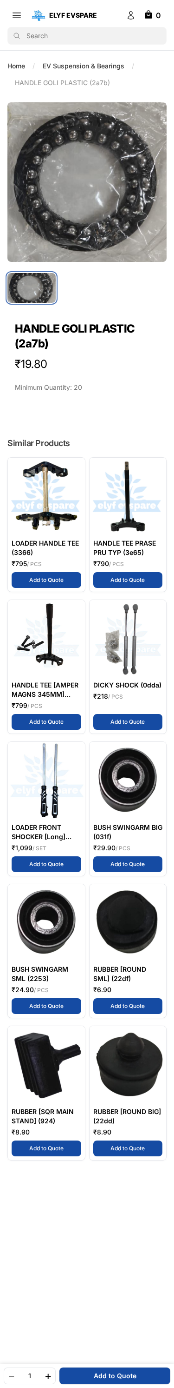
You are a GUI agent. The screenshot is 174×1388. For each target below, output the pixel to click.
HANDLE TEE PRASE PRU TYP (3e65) (124, 547)
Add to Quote (55, 579)
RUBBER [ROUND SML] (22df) (119, 973)
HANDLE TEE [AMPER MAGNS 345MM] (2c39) (45, 690)
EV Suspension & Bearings (83, 66)
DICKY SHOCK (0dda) (127, 685)
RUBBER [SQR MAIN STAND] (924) (43, 1116)
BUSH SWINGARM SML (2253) (40, 973)
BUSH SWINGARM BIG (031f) (127, 832)
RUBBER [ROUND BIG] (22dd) (127, 1116)
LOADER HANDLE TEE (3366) (45, 547)
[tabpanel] (87, 182)
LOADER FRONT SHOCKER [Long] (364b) (38, 832)
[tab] (31, 288)
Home (16, 66)
